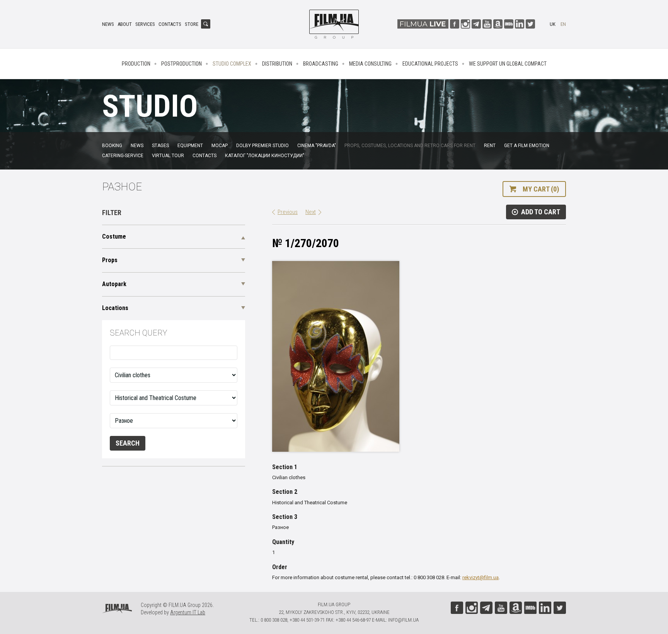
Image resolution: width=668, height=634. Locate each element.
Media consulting (370, 64)
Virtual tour (168, 155)
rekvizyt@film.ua (480, 577)
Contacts (169, 24)
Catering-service (122, 155)
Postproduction (181, 64)
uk (553, 24)
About (125, 24)
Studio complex (232, 64)
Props (110, 260)
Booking (112, 145)
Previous (288, 212)
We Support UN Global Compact (508, 64)
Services (145, 24)
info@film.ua (403, 620)
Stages (160, 145)
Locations (115, 308)
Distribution (277, 64)
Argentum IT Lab (187, 612)
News (108, 24)
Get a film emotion (526, 145)
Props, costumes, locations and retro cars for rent (409, 145)
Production (136, 64)
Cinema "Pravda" (316, 145)
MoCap (219, 145)
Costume (114, 236)
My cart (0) (541, 189)
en (563, 24)
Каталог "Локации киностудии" (264, 155)
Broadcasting (320, 64)
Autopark (114, 284)
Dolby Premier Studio (262, 145)
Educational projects (430, 64)
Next (310, 212)
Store (191, 24)
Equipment (190, 145)
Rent (490, 145)
